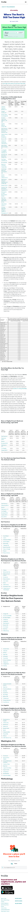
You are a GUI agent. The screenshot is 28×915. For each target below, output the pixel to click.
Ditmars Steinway (7, 660)
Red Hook (5, 628)
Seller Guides (18, 903)
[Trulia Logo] (3, 2)
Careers (2, 901)
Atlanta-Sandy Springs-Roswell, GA (4, 136)
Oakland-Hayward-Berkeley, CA (3, 108)
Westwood (5, 726)
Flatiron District (6, 579)
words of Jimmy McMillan (20, 388)
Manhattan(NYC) (5, 505)
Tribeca (4, 570)
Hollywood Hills (6, 732)
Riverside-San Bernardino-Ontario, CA (4, 156)
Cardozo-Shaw (6, 764)
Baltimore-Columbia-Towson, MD (4, 166)
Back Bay (5, 690)
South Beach (6, 536)
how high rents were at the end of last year (14, 83)
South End (5, 692)
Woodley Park (6, 773)
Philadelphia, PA (4, 213)
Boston (2, 441)
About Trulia (3, 898)
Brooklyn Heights (6, 617)
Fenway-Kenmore (6, 700)
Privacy (2, 906)
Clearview (5, 650)
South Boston (6, 702)
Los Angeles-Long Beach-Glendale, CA (4, 151)
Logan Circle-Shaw (7, 767)
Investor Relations (4, 903)
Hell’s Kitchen (6, 584)
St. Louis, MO (4, 162)
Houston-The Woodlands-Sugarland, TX (4, 189)
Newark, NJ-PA (4, 185)
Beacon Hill (5, 696)
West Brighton (6, 623)
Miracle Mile (5, 734)
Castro (4, 537)
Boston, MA (3, 139)
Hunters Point (6, 648)
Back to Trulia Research (8, 6)
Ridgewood (5, 662)
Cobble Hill (5, 621)
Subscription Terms (5, 911)
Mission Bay (5, 543)
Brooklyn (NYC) (4, 443)
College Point (6, 663)
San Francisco (4, 436)
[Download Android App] (7, 892)
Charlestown (6, 698)
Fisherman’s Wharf (7, 539)
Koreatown (5, 577)
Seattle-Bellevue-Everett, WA (3, 125)
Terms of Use (3, 908)
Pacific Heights (6, 541)
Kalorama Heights (7, 775)
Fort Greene (5, 627)
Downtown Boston (7, 689)
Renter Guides (18, 901)
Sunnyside (5, 656)
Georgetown (6, 771)
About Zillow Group (5, 900)
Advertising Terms (5, 904)
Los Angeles (3, 448)
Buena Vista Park (6, 547)
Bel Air (4, 730)
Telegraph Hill (6, 545)
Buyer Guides (18, 898)
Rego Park (5, 654)
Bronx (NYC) (4, 516)
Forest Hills (5, 658)
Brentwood (5, 724)
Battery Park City (6, 572)
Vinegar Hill (5, 613)
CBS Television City (7, 737)
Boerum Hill (5, 625)
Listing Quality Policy (5, 909)
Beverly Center (6, 728)
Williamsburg (6, 630)
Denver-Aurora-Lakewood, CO (4, 176)
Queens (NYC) (4, 450)
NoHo (4, 582)
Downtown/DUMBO (7, 615)
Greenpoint (5, 619)
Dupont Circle (6, 769)
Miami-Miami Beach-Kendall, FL (4, 147)
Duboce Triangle (6, 549)
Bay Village (5, 694)
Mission (4, 551)
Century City (5, 722)
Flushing (5, 665)
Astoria (4, 652)
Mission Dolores (6, 552)
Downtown (5, 755)
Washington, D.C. (5, 509)
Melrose (4, 735)
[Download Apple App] (7, 888)
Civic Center (5, 580)
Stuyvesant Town (7, 586)
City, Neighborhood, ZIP (14, 860)
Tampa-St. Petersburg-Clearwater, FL (4, 142)
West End (5, 687)
